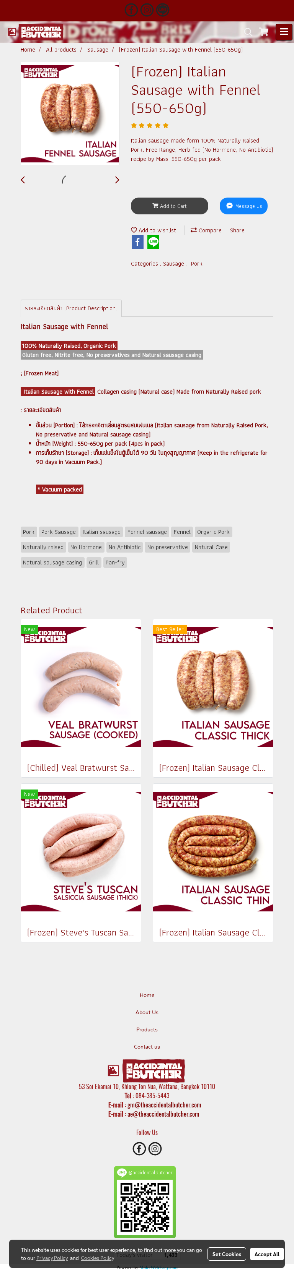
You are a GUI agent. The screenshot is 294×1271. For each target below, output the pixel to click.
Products (147, 1030)
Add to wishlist (156, 230)
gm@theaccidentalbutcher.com (164, 1104)
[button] (245, 32)
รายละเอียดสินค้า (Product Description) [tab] (71, 308)
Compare (209, 230)
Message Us (248, 206)
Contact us (147, 1047)
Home (147, 995)
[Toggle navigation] (284, 32)
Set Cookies (226, 1253)
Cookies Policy (97, 1257)
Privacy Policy (52, 1257)
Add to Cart (172, 206)
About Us (147, 1012)
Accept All (267, 1253)
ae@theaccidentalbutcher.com (163, 1114)
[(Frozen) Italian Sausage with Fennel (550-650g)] (70, 113)
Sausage (174, 263)
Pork (197, 263)
